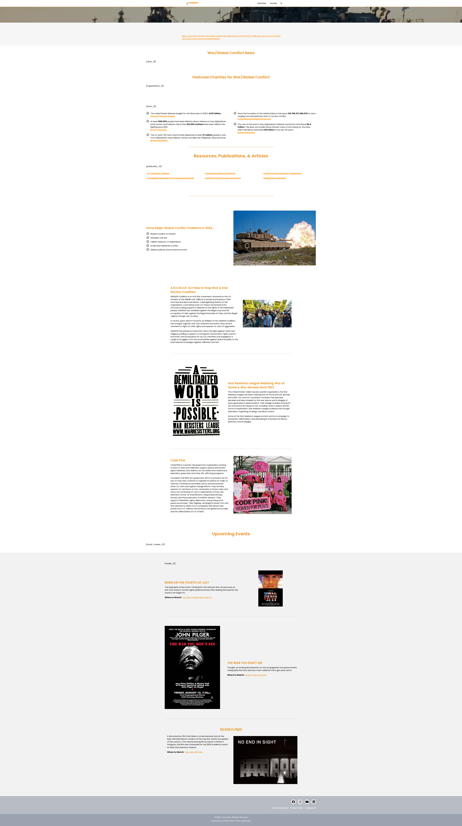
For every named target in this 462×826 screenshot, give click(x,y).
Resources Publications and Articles (233, 36)
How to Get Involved (270, 36)
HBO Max (198, 752)
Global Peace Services (274, 178)
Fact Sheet (210, 36)
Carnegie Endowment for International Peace (170, 178)
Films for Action (259, 675)
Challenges (255, 36)
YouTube (186, 597)
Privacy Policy (296, 807)
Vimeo (248, 675)
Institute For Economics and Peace (223, 178)
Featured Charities (196, 36)
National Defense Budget (162, 116)
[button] (293, 802)
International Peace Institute (220, 173)
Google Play (196, 597)
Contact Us (310, 807)
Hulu (191, 752)
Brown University (158, 129)
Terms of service (280, 807)
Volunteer (261, 3)
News (184, 36)
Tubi (187, 752)
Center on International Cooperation (282, 173)
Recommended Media (209, 38)
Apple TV (207, 597)
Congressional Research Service (254, 119)
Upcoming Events (190, 38)
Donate (273, 3)
